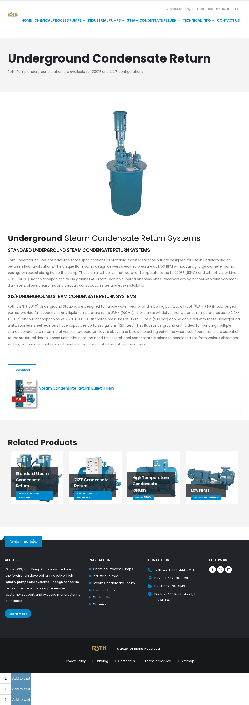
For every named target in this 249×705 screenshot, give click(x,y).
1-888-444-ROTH (218, 9)
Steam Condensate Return (114, 583)
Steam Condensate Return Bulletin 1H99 (76, 388)
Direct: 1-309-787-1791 (171, 578)
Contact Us (101, 597)
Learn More (18, 614)
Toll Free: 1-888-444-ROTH (174, 570)
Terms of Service (158, 661)
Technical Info (104, 590)
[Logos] (212, 569)
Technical (22, 370)
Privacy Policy (75, 661)
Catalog (101, 661)
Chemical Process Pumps (113, 569)
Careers (99, 604)
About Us (176, 9)
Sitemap (187, 661)
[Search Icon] (238, 9)
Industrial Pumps (106, 576)
